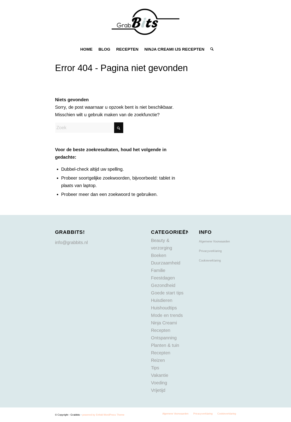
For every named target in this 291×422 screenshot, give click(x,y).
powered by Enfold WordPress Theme (103, 414)
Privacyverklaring (210, 251)
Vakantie (159, 375)
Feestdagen (163, 277)
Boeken (158, 255)
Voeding (159, 382)
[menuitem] (86, 49)
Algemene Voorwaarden (214, 241)
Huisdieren (161, 300)
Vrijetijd (158, 390)
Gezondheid (163, 285)
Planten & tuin (165, 345)
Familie (158, 270)
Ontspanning (164, 337)
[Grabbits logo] (145, 21)
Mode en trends (167, 315)
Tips (155, 367)
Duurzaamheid (165, 262)
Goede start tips (167, 292)
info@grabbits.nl (71, 242)
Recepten (160, 352)
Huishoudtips (164, 307)
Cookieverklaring (210, 260)
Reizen (158, 360)
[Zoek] (210, 49)
